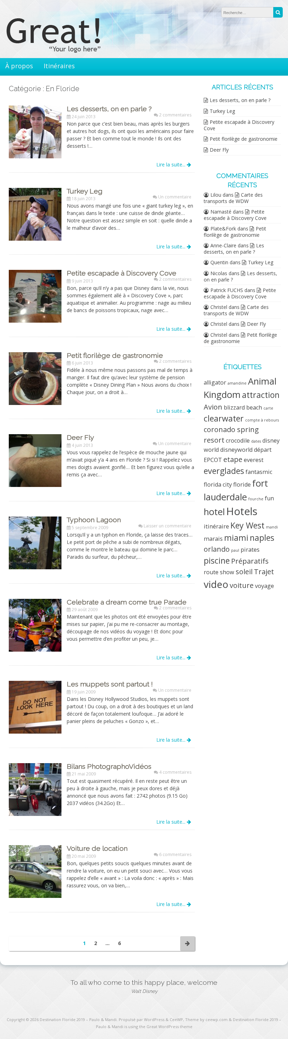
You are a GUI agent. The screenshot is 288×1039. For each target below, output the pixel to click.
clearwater (224, 418)
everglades (224, 470)
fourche (255, 498)
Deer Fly (219, 149)
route (211, 572)
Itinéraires (59, 66)
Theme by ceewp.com (206, 1019)
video (216, 584)
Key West (247, 525)
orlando (217, 549)
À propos (19, 66)
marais (213, 539)
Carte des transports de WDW (233, 197)
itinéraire (216, 526)
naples (262, 537)
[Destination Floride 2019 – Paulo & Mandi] (66, 50)
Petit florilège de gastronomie (243, 138)
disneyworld (236, 450)
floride (242, 484)
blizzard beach (243, 407)
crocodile (238, 440)
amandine (237, 383)
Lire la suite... (171, 164)
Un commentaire (174, 197)
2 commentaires (175, 115)
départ (262, 450)
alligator (215, 382)
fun (269, 498)
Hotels (241, 511)
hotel (214, 512)
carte (268, 408)
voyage (264, 586)
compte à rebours (262, 420)
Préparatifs (250, 561)
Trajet (264, 571)
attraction (261, 394)
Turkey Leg (222, 111)
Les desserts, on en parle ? (240, 100)
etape (232, 459)
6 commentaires (175, 854)
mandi (272, 527)
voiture (242, 585)
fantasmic (259, 472)
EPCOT (213, 460)
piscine (217, 560)
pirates (250, 549)
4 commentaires (175, 772)
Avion (213, 407)
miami (236, 537)
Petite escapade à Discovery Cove (239, 125)
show (227, 572)
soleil (244, 571)
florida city (218, 484)
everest (253, 460)
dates (256, 441)
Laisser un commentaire (167, 526)
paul (235, 550)
